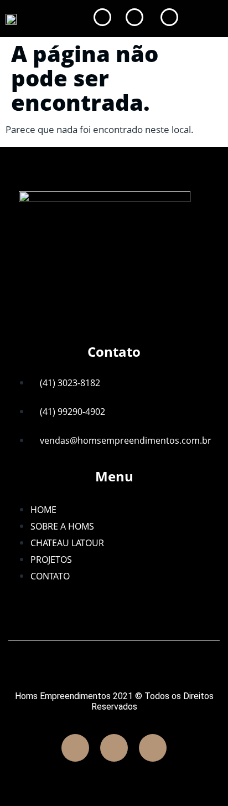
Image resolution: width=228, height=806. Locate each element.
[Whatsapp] (153, 748)
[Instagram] (114, 748)
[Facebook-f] (75, 748)
